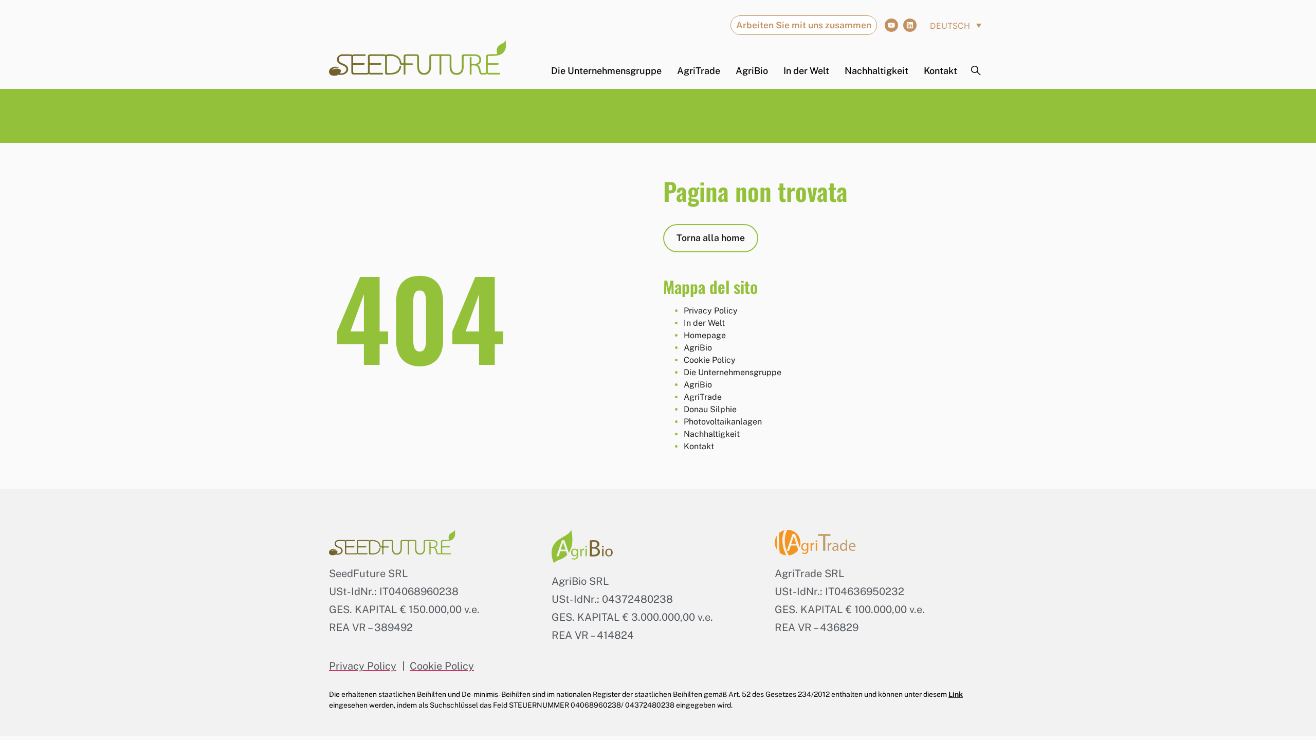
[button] (955, 25)
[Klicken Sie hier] (891, 25)
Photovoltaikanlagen (723, 422)
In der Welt (806, 71)
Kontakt (940, 71)
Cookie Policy (710, 360)
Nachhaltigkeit (876, 71)
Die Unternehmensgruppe (606, 71)
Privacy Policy (711, 311)
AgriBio (752, 71)
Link (955, 694)
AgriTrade (698, 71)
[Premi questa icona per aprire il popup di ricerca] (976, 71)
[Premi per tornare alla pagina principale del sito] (417, 58)
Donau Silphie (710, 409)
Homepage (705, 335)
